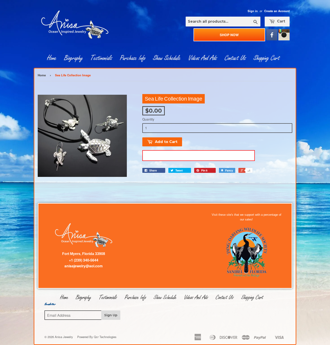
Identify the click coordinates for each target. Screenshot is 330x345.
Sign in (253, 11)
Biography (73, 58)
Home (52, 58)
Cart (280, 21)
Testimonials (101, 58)
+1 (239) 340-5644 (83, 260)
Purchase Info (132, 58)
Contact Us (235, 58)
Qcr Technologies (105, 337)
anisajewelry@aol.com (83, 265)
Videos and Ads (202, 58)
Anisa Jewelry (64, 337)
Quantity (148, 119)
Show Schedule (167, 58)
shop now (229, 34)
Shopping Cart (267, 58)
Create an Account (277, 11)
